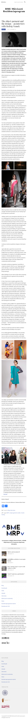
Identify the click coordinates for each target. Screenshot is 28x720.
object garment (13, 513)
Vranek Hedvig (5, 632)
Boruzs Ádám (10, 616)
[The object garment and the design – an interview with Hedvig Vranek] (14, 39)
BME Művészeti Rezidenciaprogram (14, 10)
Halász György (14, 620)
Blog (3, 29)
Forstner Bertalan (8, 618)
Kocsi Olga (15, 623)
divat (22, 616)
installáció (4, 621)
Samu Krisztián (21, 628)
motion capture (13, 627)
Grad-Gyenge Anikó (17, 618)
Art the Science (16, 614)
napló (9, 628)
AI (8, 614)
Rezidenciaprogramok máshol (9, 603)
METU (8, 513)
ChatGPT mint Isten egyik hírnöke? (15, 574)
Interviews (12, 510)
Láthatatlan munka (13, 625)
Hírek (3, 590)
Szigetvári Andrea (11, 630)
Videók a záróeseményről (13, 552)
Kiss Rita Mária (5, 623)
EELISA (24, 616)
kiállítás (10, 623)
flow (3, 618)
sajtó (17, 628)
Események (4, 588)
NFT (12, 628)
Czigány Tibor (17, 616)
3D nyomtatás (5, 614)
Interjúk (3, 593)
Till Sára (23, 630)
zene (10, 632)
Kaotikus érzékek (20, 621)
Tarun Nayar (18, 630)
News (3, 601)
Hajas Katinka (7, 620)
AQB (10, 614)
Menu (4, 2)
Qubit (14, 628)
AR (12, 614)
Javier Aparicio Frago (11, 621)
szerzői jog (4, 630)
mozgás (19, 627)
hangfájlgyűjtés (22, 620)
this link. (5, 494)
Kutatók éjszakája (22, 623)
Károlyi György (5, 625)
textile (19, 513)
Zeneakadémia (15, 632)
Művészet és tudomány (7, 598)
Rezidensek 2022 (6, 606)
